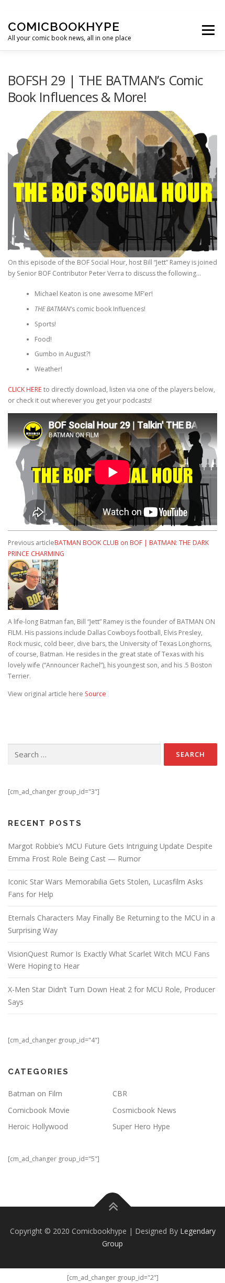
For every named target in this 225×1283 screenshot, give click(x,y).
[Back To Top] (112, 1206)
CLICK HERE (25, 389)
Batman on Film (35, 1093)
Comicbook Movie (39, 1110)
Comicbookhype (64, 26)
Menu (207, 30)
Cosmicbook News (144, 1110)
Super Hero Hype (141, 1126)
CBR (120, 1093)
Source (95, 693)
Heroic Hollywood (38, 1126)
